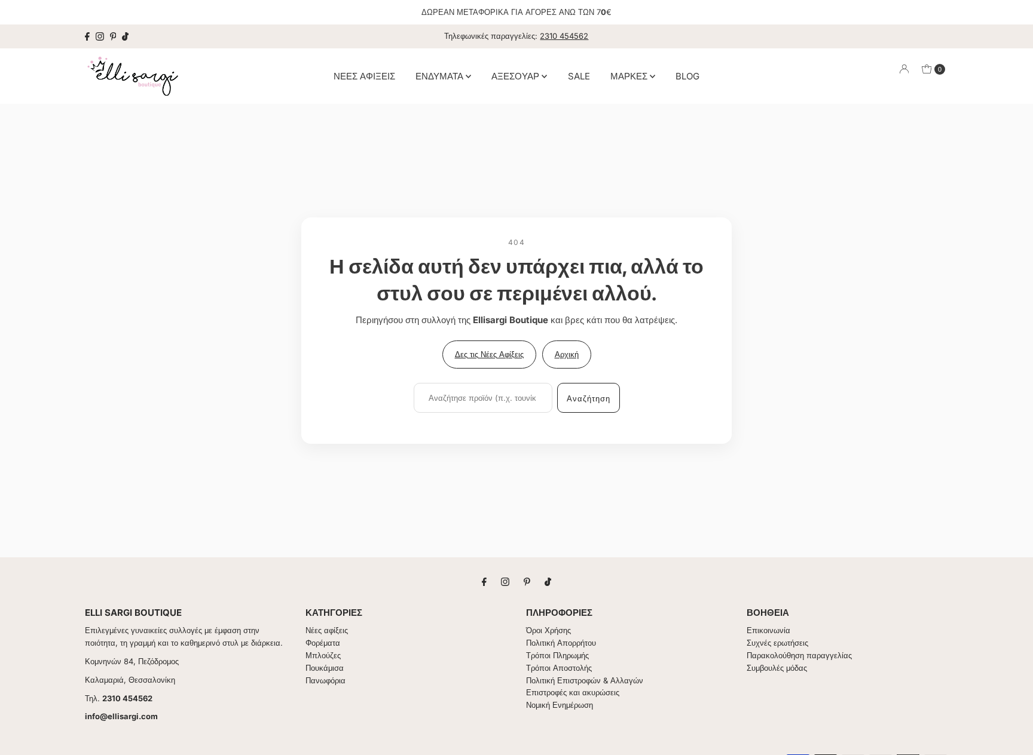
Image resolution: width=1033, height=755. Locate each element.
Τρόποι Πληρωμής (557, 655)
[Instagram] (100, 36)
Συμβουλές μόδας (777, 668)
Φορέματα (322, 642)
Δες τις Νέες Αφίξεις (489, 354)
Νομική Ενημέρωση (559, 705)
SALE (579, 75)
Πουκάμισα (324, 668)
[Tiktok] (125, 36)
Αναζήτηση (588, 398)
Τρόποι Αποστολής (559, 668)
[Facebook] (87, 36)
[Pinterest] (113, 36)
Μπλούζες (323, 655)
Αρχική (567, 354)
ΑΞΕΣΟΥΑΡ (516, 75)
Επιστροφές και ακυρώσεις (572, 692)
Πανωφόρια (325, 680)
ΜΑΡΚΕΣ (630, 75)
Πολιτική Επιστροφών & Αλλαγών (584, 680)
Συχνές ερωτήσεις (777, 642)
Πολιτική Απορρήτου (561, 642)
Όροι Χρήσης (548, 630)
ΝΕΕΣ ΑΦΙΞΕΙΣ (364, 75)
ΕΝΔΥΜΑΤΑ (440, 75)
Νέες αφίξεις (326, 630)
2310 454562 (564, 36)
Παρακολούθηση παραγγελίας (799, 655)
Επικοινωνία (768, 630)
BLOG (687, 75)
